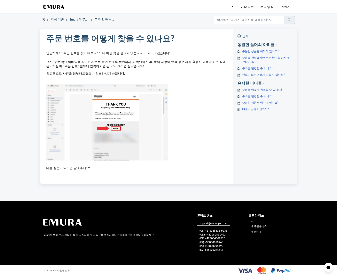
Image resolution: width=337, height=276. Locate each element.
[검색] (289, 20)
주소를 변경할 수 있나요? (257, 68)
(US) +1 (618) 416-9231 (213, 231)
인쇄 (245, 36)
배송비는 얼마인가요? (255, 109)
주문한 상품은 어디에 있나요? (260, 51)
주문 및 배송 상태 (106, 19)
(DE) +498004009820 (212, 238)
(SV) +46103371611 (211, 250)
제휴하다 (256, 232)
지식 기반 (57, 19)
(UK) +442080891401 (213, 235)
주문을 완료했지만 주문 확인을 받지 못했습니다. (266, 59)
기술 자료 (247, 7)
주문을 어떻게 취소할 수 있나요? (262, 90)
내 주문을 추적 (259, 226)
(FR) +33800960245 (211, 242)
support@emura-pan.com (213, 223)
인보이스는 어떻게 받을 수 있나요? (263, 74)
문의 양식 (266, 7)
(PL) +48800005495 (211, 246)
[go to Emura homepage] (54, 7)
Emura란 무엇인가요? (84, 19)
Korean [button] (284, 7)
